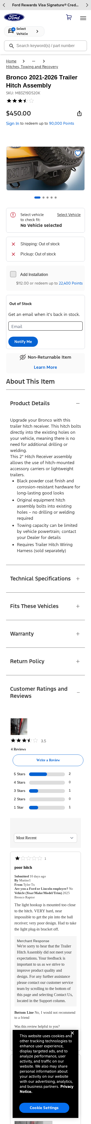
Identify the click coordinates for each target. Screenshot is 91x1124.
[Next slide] (87, 5)
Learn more (45, 367)
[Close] (72, 1037)
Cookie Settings (44, 1107)
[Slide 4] (52, 198)
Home (11, 61)
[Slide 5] (56, 198)
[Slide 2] (43, 198)
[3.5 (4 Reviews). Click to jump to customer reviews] (45, 101)
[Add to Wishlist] (78, 153)
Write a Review (48, 760)
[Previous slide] (4, 5)
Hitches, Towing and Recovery (32, 66)
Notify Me (23, 341)
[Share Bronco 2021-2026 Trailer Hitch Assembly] (79, 113)
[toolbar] (45, 5)
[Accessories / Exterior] (34, 61)
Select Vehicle (69, 214)
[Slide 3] (48, 198)
